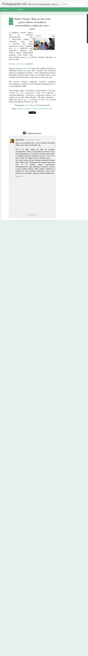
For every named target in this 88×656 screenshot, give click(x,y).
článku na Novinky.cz (18, 64)
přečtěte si (27, 108)
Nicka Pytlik (19, 140)
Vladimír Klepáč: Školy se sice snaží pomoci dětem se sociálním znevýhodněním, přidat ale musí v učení (32, 23)
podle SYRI (27, 68)
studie (21, 93)
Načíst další (32, 215)
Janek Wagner (30, 105)
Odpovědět (19, 176)
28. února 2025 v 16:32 (32, 140)
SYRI (51, 108)
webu (26, 99)
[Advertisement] (68, 53)
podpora (20, 108)
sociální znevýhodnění (40, 108)
